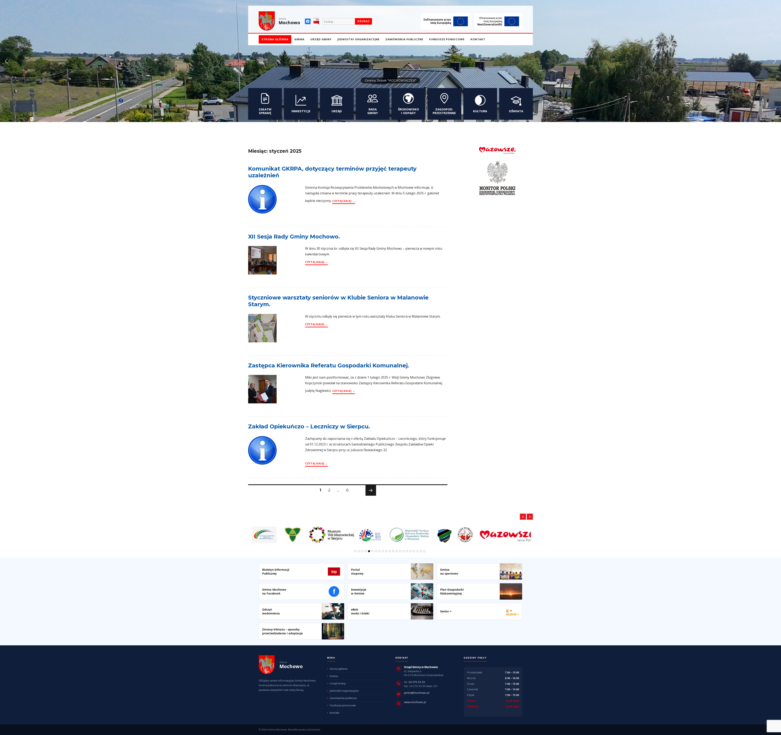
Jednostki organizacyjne (358, 39)
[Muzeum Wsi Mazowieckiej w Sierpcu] (274, 532)
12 (393, 551)
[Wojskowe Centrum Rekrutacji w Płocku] (387, 532)
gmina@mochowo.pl (416, 693)
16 (407, 551)
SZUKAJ (363, 21)
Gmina (299, 39)
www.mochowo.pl (415, 702)
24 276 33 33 (416, 682)
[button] (6, 61)
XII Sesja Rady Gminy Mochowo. (294, 236)
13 (397, 551)
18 (414, 551)
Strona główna (275, 39)
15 (404, 551)
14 (400, 551)
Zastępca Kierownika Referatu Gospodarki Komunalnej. (328, 365)
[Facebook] (308, 21)
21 (424, 551)
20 (421, 551)
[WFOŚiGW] (352, 532)
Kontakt (477, 39)
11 (390, 551)
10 (386, 551)
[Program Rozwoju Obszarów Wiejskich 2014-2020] (313, 532)
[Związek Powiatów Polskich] (408, 532)
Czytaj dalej (343, 201)
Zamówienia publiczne (404, 39)
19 (418, 551)
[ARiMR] (509, 532)
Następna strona (370, 495)
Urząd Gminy (321, 39)
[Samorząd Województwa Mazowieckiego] (451, 532)
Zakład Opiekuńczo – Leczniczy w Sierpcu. (309, 426)
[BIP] (316, 21)
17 (411, 551)
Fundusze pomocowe (447, 39)
